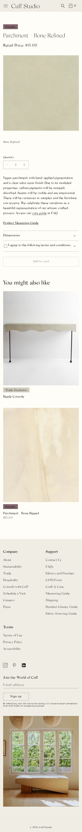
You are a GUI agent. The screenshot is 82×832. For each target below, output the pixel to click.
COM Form (54, 580)
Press (7, 607)
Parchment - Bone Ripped (21, 513)
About (7, 560)
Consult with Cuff (15, 587)
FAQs (49, 566)
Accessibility (12, 649)
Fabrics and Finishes (60, 573)
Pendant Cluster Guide (62, 607)
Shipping (52, 600)
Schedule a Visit (14, 593)
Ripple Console (13, 396)
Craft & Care (55, 587)
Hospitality (10, 580)
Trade (7, 573)
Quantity (8, 157)
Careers (9, 600)
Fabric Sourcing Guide (61, 613)
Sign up (15, 696)
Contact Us (53, 560)
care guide (39, 213)
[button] (6, 6)
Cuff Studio (45, 827)
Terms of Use (12, 635)
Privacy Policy (12, 642)
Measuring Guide (58, 593)
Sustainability (12, 566)
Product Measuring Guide (20, 223)
